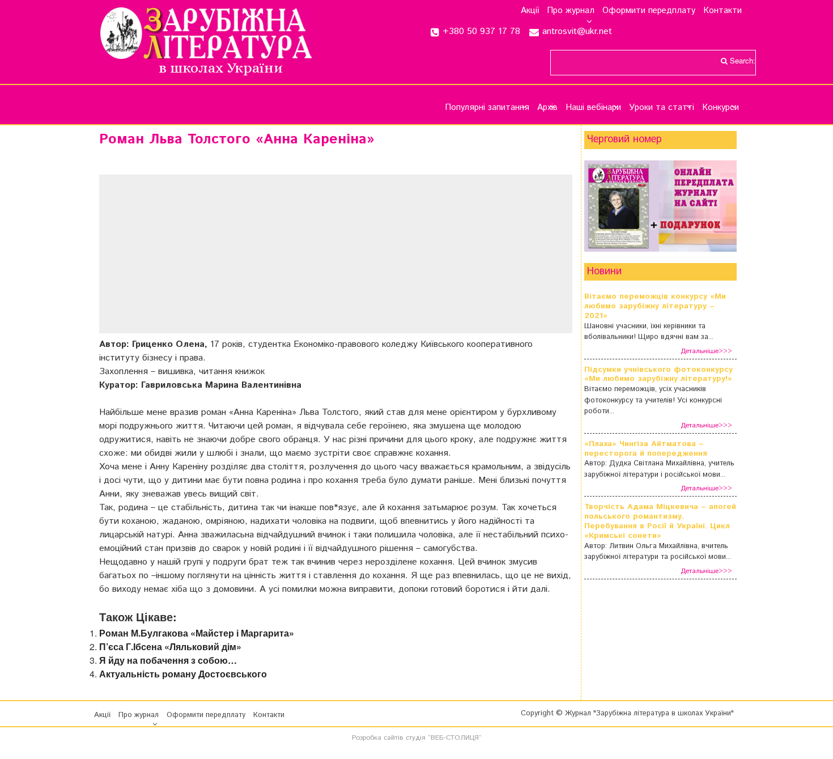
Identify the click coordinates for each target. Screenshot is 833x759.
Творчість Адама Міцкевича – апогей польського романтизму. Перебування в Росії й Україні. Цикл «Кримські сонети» (660, 521)
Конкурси (720, 107)
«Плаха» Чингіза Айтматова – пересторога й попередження (645, 449)
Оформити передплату (648, 10)
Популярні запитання (487, 107)
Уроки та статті (661, 107)
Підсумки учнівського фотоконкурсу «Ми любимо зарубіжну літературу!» (658, 374)
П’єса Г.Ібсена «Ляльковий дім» (170, 646)
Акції (530, 10)
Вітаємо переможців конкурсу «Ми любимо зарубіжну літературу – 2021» (655, 306)
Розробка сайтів (377, 738)
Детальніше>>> (706, 351)
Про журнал (570, 10)
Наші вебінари (593, 107)
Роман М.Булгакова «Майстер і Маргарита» (196, 632)
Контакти (722, 10)
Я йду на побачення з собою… (168, 660)
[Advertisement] (335, 254)
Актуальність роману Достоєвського (183, 673)
